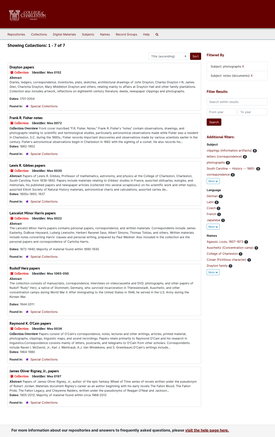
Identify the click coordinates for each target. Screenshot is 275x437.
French (212, 214)
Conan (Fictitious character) (227, 259)
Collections (39, 34)
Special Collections (44, 106)
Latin (211, 202)
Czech (212, 208)
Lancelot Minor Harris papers (33, 213)
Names (105, 34)
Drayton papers (22, 67)
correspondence (219, 174)
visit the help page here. (207, 430)
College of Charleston (223, 253)
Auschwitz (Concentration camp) (230, 247)
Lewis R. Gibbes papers (27, 165)
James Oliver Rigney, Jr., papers (34, 371)
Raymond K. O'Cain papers (30, 323)
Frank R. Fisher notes (26, 117)
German (213, 196)
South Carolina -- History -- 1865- (231, 168)
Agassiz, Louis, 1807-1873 (225, 241)
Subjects (88, 34)
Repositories (16, 34)
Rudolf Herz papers (25, 268)
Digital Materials (64, 34)
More (211, 181)
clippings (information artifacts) (230, 150)
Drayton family (218, 265)
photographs (216, 162)
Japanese (214, 220)
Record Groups (126, 34)
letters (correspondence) (225, 156)
